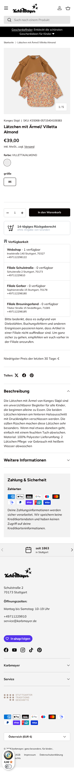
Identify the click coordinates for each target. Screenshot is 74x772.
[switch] (8, 766)
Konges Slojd (12, 120)
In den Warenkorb (49, 212)
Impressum (30, 754)
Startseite (9, 42)
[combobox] (37, 20)
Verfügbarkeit (18, 242)
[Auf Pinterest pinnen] (31, 375)
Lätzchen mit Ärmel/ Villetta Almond (36, 42)
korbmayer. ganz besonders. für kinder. (32, 748)
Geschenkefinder (22, 29)
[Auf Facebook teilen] (24, 375)
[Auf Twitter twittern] (16, 375)
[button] (68, 8)
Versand (29, 146)
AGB (17, 754)
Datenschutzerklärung (51, 754)
